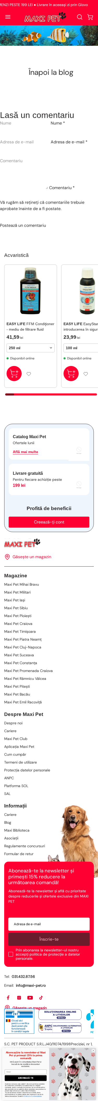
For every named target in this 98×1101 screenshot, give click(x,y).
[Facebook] (8, 998)
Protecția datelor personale (27, 770)
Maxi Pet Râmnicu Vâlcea (25, 678)
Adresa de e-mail (69, 142)
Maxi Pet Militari (17, 592)
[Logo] (45, 17)
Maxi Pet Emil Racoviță (23, 702)
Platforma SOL (16, 785)
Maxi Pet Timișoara (20, 631)
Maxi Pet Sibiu (16, 608)
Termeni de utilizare (20, 762)
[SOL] (60, 1015)
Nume (58, 123)
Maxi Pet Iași (14, 600)
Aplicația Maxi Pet (19, 746)
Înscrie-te (49, 939)
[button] (90, 17)
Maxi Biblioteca (17, 830)
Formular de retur (18, 853)
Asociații (11, 838)
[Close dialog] (93, 1049)
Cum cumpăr (15, 754)
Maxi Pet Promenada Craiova (28, 670)
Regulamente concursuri (24, 846)
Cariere (10, 731)
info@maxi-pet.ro (31, 985)
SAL (7, 793)
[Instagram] (19, 998)
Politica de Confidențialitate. (33, 1095)
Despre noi (13, 723)
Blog (7, 822)
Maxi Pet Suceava (19, 655)
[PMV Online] (19, 1021)
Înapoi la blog (51, 72)
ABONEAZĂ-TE (25, 1076)
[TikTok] (41, 998)
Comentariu (62, 187)
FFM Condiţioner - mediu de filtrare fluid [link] (30, 326)
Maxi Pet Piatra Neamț (23, 639)
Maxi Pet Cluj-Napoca (22, 647)
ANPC (9, 778)
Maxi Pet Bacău (17, 694)
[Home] (49, 542)
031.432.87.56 (23, 976)
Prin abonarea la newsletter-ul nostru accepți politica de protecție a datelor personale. (48, 954)
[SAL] (60, 1028)
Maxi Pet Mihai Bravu (21, 584)
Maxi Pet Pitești (17, 686)
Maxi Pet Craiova (18, 623)
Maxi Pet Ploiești (17, 615)
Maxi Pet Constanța (20, 662)
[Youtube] (30, 998)
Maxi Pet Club (15, 738)
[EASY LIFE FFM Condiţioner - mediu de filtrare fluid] (31, 291)
